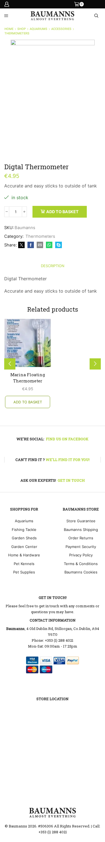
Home (8, 29)
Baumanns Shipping (81, 529)
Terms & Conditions (81, 563)
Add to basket (62, 211)
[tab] (52, 266)
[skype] (58, 245)
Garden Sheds (24, 538)
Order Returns (80, 538)
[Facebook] (30, 245)
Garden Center (24, 546)
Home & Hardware (24, 555)
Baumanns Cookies (80, 572)
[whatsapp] (49, 245)
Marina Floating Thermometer (27, 378)
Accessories (61, 29)
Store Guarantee (80, 521)
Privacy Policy (81, 555)
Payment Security (81, 546)
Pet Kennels (24, 563)
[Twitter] (21, 245)
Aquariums (38, 29)
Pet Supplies (24, 572)
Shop (21, 29)
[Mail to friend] (40, 245)
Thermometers (16, 33)
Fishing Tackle (24, 529)
